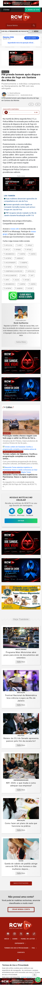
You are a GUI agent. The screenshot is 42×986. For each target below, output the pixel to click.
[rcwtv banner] (21, 981)
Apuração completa (30, 38)
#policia (31, 271)
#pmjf (29, 245)
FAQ (34, 948)
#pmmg (18, 249)
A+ (38, 104)
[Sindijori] (21, 960)
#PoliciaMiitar (10, 275)
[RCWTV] (21, 3)
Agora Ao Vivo (33, 10)
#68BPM (19, 288)
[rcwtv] (21, 58)
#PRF (7, 280)
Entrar (7, 10)
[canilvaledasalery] (21, 597)
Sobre (15, 939)
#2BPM (32, 284)
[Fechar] (34, 974)
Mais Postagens (21, 883)
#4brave (20, 258)
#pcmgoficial (22, 267)
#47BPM (8, 288)
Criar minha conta (21, 909)
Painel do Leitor (28, 939)
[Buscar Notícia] (33, 25)
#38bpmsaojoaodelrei (13, 271)
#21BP (30, 288)
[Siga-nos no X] (21, 934)
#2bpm (32, 254)
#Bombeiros (9, 284)
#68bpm (24, 262)
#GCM (16, 280)
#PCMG (27, 280)
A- (31, 104)
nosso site (15, 229)
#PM (23, 275)
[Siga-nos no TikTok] (34, 934)
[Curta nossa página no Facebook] (8, 934)
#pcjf (7, 249)
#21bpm (8, 267)
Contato (21, 952)
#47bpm (8, 258)
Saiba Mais (21, 342)
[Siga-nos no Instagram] (14, 934)
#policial (9, 245)
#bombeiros (9, 254)
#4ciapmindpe (10, 262)
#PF (32, 275)
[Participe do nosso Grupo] (21, 297)
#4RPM (22, 284)
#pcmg (29, 249)
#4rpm (22, 254)
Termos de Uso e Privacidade (17, 948)
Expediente (20, 943)
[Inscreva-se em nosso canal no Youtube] (27, 934)
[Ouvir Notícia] (6, 112)
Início (7, 939)
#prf (20, 245)
